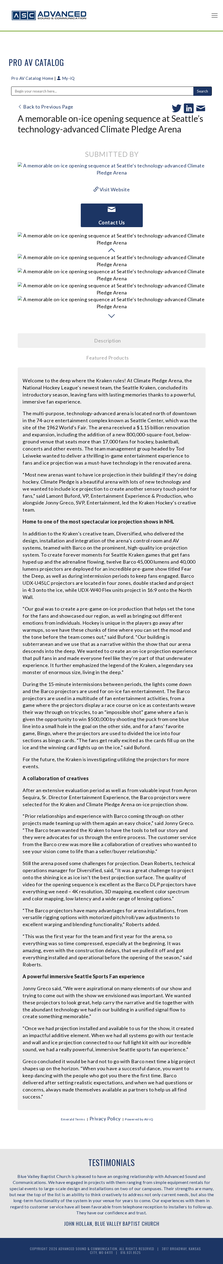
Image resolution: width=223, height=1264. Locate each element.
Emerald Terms (73, 1119)
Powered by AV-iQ (139, 1119)
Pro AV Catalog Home (32, 78)
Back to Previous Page (47, 107)
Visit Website (114, 189)
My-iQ (68, 78)
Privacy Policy (105, 1119)
